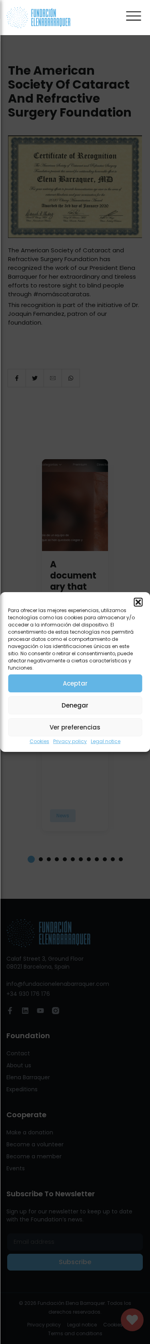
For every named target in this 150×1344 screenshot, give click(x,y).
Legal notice (105, 741)
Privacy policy (70, 741)
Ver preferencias (75, 727)
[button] (138, 602)
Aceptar (75, 683)
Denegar (75, 705)
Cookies (39, 741)
